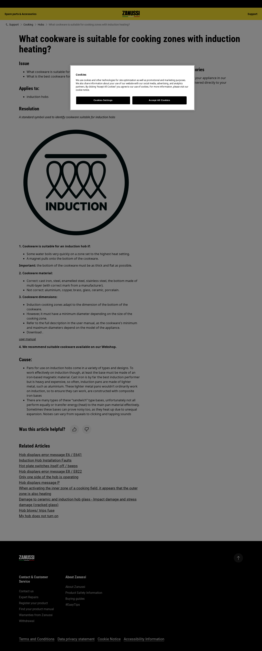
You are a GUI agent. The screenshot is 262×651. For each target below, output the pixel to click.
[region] (132, 87)
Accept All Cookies (159, 100)
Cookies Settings (103, 100)
